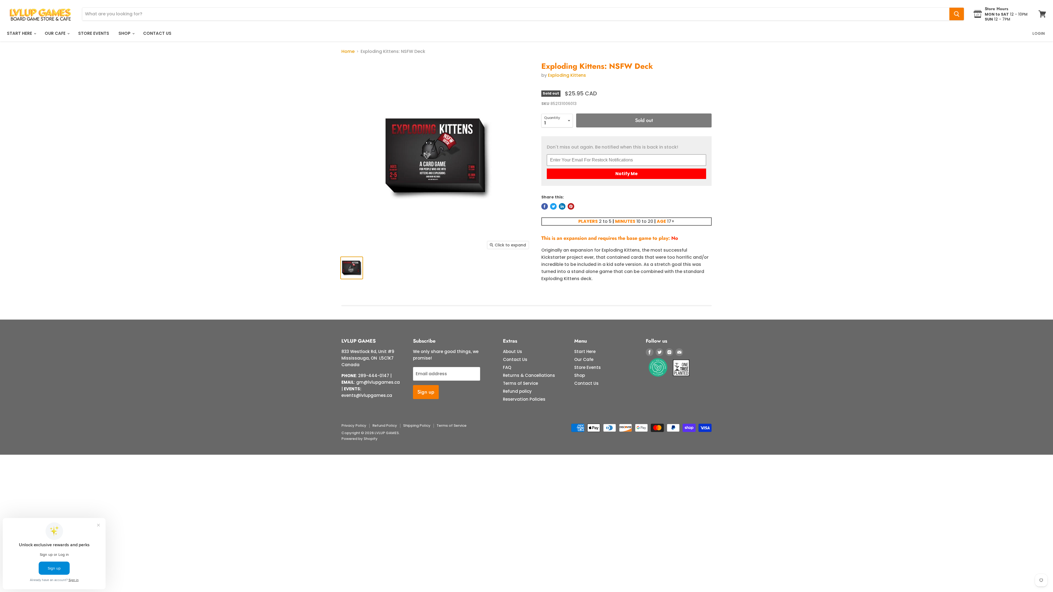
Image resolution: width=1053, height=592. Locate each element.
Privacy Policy (353, 425)
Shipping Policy (417, 425)
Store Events (93, 33)
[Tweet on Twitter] (553, 206)
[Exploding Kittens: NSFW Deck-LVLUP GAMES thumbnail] (352, 268)
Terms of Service (520, 383)
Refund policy (517, 391)
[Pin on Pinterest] (571, 206)
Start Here (20, 33)
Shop (125, 33)
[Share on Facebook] (544, 206)
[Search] (956, 14)
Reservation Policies (524, 399)
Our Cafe (56, 33)
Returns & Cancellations (529, 375)
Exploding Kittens (567, 75)
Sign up (425, 391)
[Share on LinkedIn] (562, 206)
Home (348, 51)
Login (1038, 33)
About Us (512, 351)
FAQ (507, 367)
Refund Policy (384, 425)
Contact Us (157, 33)
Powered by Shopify (359, 438)
